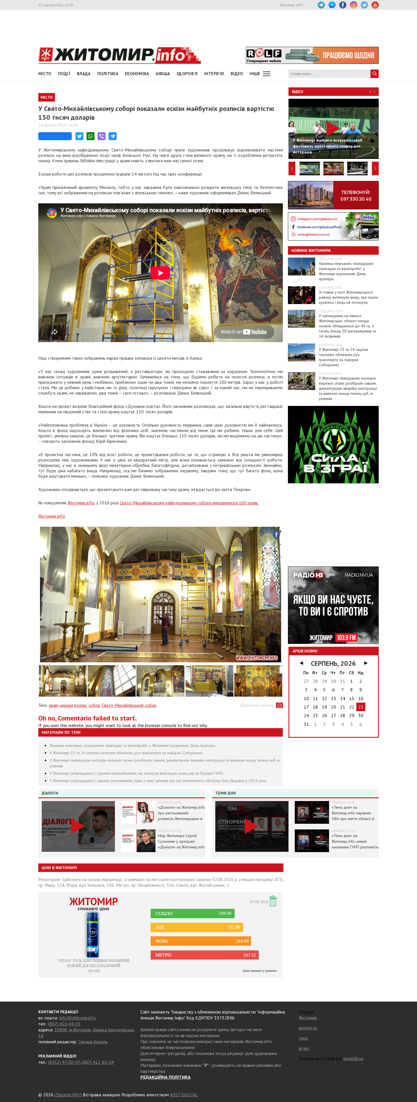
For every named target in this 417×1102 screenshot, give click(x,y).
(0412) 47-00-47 (64, 1062)
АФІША (163, 73)
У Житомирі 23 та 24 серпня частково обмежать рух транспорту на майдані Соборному (126, 752)
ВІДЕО (237, 73)
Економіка (137, 73)
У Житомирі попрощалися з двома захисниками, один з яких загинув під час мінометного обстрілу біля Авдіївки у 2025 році (158, 780)
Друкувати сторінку (256, 705)
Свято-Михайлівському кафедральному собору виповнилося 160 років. (189, 502)
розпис (80, 705)
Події (64, 73)
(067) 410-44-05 (64, 1024)
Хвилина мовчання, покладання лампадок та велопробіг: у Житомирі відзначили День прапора (132, 745)
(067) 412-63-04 (98, 1062)
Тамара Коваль (93, 1041)
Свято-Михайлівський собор (129, 705)
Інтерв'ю (214, 73)
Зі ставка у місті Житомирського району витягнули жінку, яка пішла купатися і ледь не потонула (348, 297)
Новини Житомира (310, 250)
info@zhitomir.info (77, 1018)
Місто (45, 73)
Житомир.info (81, 502)
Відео (297, 91)
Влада (84, 73)
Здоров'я (186, 73)
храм (53, 705)
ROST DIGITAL (184, 1094)
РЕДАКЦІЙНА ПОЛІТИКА (165, 1077)
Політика (107, 73)
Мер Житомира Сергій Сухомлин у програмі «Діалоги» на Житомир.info (181, 841)
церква (66, 705)
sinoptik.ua (353, 1058)
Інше (255, 73)
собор (94, 705)
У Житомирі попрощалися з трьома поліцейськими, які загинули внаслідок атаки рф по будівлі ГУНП (136, 773)
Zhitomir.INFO (68, 1094)
